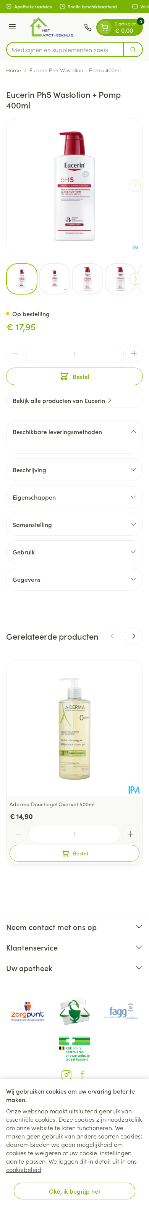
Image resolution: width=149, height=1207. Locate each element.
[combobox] (65, 49)
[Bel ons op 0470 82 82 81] (88, 27)
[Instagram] (66, 1075)
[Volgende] (135, 186)
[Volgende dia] (134, 636)
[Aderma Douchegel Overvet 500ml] (74, 728)
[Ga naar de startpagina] (51, 27)
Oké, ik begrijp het (74, 1191)
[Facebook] (82, 1075)
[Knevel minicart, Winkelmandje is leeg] (105, 27)
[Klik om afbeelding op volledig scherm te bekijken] (74, 186)
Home (13, 70)
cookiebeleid (23, 1169)
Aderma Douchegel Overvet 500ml (52, 804)
